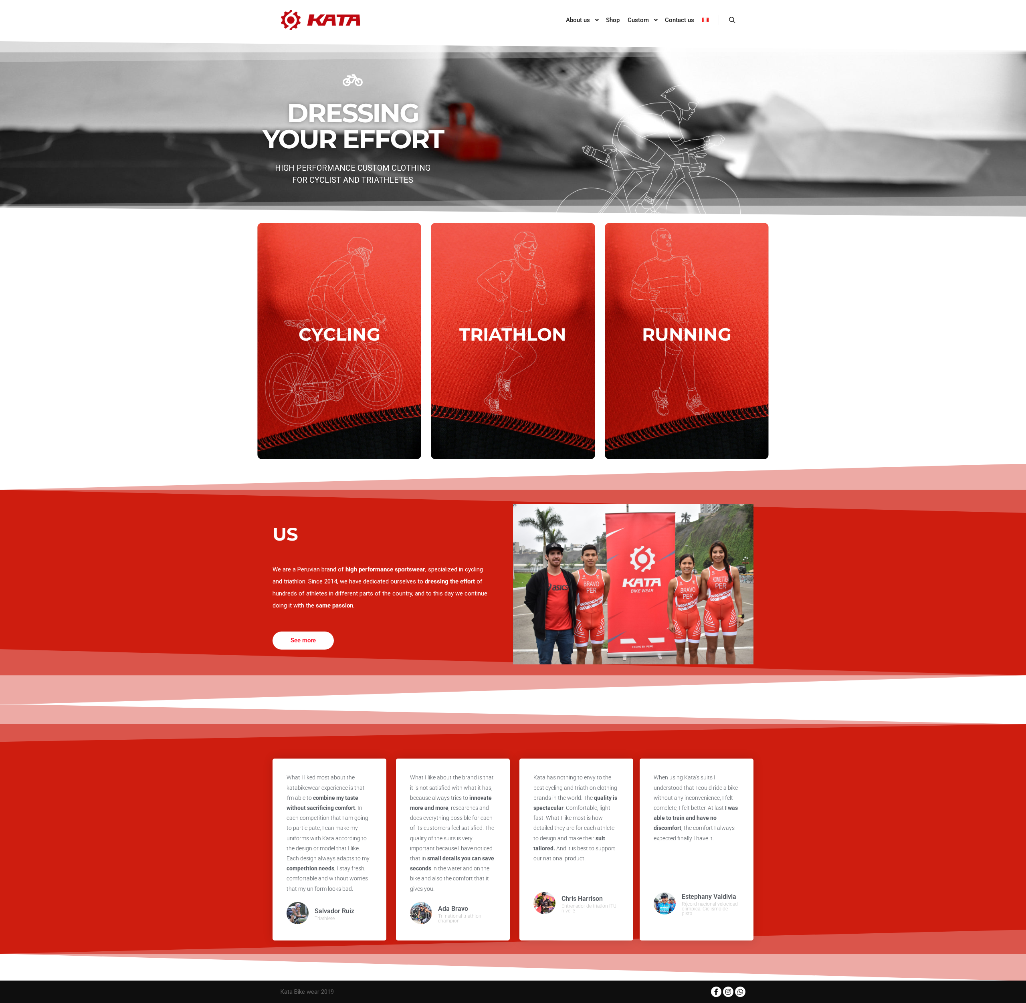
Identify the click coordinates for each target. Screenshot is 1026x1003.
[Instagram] (728, 992)
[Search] (732, 20)
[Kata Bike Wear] (321, 20)
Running (686, 334)
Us (285, 534)
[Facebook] (716, 992)
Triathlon (512, 334)
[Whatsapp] (740, 992)
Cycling (339, 334)
